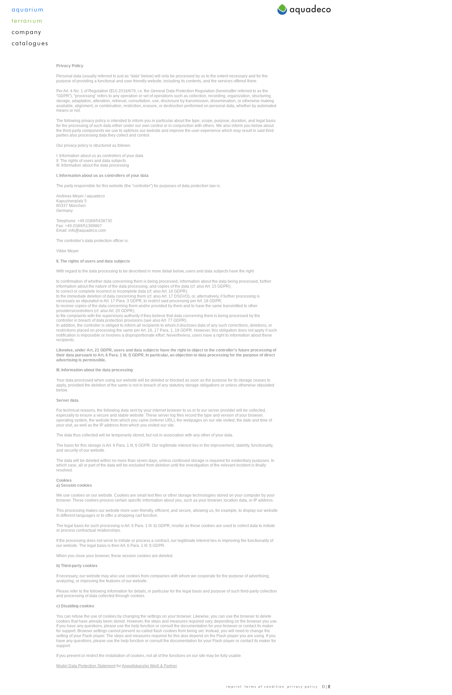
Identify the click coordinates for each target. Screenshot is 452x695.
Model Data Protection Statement (85, 666)
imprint (234, 686)
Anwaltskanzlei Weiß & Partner (149, 666)
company (26, 32)
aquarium (28, 9)
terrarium (27, 21)
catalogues (30, 43)
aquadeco (304, 9)
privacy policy (302, 686)
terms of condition (265, 686)
